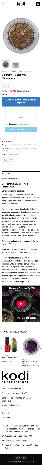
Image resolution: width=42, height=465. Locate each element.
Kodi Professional (12, 154)
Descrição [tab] (6, 173)
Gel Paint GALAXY (26, 71)
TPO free (8, 151)
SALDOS (33, 145)
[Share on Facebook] (8, 160)
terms (18, 124)
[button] (3, 4)
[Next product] (4, 85)
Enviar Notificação (21, 130)
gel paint (11, 148)
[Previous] (5, 35)
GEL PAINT (13, 71)
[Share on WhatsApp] (4, 160)
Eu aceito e (20, 124)
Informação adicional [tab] (11, 178)
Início (4, 71)
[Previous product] (8, 85)
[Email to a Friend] (12, 160)
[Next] (36, 35)
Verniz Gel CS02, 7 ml (9, 358)
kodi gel (17, 148)
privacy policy (27, 124)
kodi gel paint (25, 148)
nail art (32, 148)
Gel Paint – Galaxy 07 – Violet (30, 362)
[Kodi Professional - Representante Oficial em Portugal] (21, 4)
